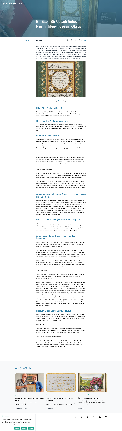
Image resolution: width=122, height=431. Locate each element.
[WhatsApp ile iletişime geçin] (75, 417)
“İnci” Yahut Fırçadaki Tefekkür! (89, 398)
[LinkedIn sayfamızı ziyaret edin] (100, 417)
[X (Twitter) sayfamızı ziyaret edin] (93, 417)
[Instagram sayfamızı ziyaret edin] (81, 417)
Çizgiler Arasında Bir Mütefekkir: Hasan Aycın (29, 399)
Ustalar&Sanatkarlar (20, 395)
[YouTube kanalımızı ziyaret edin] (106, 417)
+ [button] (85, 40)
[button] (56, 100)
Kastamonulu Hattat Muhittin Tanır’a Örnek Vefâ (59, 399)
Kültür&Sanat (24, 3)
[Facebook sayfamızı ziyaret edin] (87, 417)
